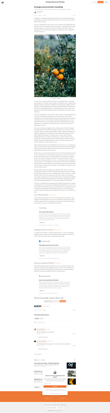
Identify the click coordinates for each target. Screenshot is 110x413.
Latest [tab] (38, 359)
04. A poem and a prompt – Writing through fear (46, 363)
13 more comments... (38, 354)
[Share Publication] (96, 2)
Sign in (106, 2)
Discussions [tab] (43, 359)
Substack (49, 410)
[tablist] (39, 318)
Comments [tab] (37, 318)
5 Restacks (47, 306)
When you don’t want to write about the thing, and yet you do (46, 364)
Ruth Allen (57, 263)
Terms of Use (60, 389)
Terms (58, 404)
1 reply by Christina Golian (43, 337)
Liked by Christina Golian (41, 330)
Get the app (60, 407)
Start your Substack (52, 407)
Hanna (54, 98)
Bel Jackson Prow (58, 230)
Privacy (55, 404)
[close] (66, 371)
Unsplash (58, 98)
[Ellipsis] (75, 329)
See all (36, 387)
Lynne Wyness (52, 195)
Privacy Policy (63, 390)
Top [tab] (35, 359)
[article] (55, 365)
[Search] (93, 2)
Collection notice (63, 404)
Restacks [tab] (41, 318)
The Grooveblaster (40, 329)
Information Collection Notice (55, 390)
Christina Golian (40, 11)
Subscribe (100, 2)
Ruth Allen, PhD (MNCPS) (42, 341)
